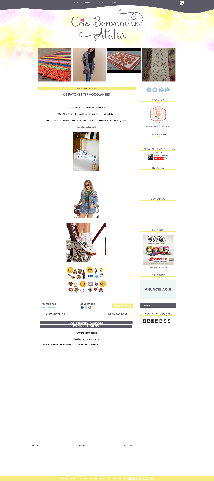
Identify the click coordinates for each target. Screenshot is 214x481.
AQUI (94, 127)
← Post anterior (53, 314)
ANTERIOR (128, 445)
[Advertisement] (82, 423)
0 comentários (123, 306)
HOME (82, 445)
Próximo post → (119, 314)
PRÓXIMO (36, 445)
